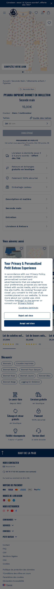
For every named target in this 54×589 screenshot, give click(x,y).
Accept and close (27, 323)
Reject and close (26, 315)
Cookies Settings (28, 307)
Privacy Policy (25, 303)
